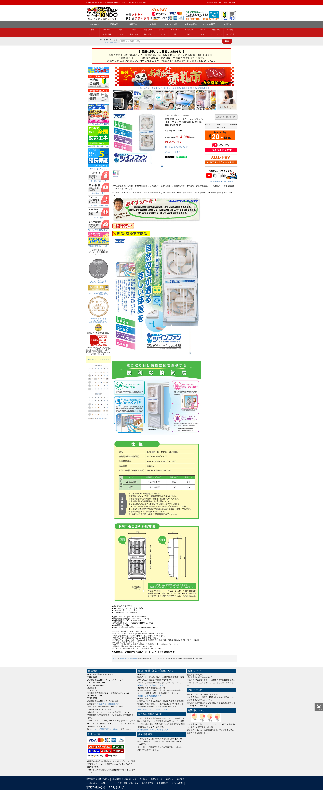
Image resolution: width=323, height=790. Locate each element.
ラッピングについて (98, 181)
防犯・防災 (148, 34)
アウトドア (161, 34)
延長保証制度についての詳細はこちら (153, 730)
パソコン (92, 34)
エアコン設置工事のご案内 (98, 124)
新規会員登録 (212, 2)
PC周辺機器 (106, 34)
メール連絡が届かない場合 (106, 729)
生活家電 (123, 658)
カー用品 (230, 30)
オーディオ (189, 30)
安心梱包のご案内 (98, 193)
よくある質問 (209, 24)
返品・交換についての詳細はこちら (152, 709)
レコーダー (175, 30)
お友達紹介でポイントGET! (98, 246)
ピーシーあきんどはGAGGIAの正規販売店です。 (98, 281)
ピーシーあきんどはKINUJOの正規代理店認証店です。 (98, 320)
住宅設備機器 (133, 658)
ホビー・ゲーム (216, 34)
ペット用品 (230, 34)
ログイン (104, 42)
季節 (120, 30)
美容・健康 (134, 34)
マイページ (222, 2)
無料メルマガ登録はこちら (98, 230)
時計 (175, 34)
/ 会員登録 (113, 42)
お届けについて (107, 783)
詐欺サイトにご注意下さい (98, 359)
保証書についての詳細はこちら (150, 685)
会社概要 (152, 24)
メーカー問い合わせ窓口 (98, 205)
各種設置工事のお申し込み (98, 146)
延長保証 (114, 24)
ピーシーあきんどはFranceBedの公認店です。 (98, 293)
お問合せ (228, 24)
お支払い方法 (171, 24)
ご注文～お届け (190, 24)
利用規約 (144, 779)
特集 (92, 30)
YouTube (231, 2)
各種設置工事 (147, 783)
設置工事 (133, 24)
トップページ (95, 24)
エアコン (106, 30)
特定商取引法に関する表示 (97, 779)
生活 (134, 30)
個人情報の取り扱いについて (124, 779)
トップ (115, 658)
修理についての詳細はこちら (149, 696)
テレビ (161, 30)
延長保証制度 (162, 783)
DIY (202, 34)
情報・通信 (216, 30)
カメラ (202, 30)
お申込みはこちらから (98, 169)
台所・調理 (148, 30)
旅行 (189, 34)
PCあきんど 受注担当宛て (108, 704)
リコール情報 (98, 218)
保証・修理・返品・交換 (128, 783)
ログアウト (181, 779)
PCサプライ (120, 34)
